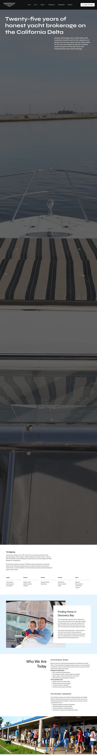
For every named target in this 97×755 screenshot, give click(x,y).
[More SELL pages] (37, 4)
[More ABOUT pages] (45, 4)
